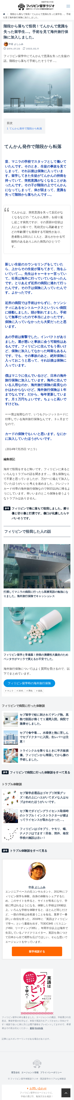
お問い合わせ (38, 1088)
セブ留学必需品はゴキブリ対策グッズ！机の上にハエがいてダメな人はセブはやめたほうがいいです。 (44, 797)
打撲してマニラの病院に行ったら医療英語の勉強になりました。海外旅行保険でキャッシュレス (36, 593)
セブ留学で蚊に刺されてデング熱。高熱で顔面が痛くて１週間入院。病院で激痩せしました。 (44, 719)
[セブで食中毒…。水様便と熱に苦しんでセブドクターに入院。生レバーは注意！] (11, 737)
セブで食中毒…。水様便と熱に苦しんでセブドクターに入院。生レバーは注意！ (44, 737)
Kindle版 (39, 1028)
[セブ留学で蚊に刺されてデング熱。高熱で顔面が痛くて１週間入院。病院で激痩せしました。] (11, 720)
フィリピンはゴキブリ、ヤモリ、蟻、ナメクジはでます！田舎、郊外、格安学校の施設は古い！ (44, 833)
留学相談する (37, 951)
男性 (30, 691)
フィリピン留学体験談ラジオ (37, 6)
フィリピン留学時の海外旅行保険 (29, 683)
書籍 (32, 1028)
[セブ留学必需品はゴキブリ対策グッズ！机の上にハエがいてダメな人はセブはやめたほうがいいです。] (11, 798)
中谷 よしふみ (16, 44)
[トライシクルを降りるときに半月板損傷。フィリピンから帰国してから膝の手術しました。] (11, 756)
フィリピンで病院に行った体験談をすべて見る (40, 772)
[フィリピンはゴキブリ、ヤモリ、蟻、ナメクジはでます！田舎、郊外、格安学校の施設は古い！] (11, 834)
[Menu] (68, 6)
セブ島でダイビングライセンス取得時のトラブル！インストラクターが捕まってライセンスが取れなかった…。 (44, 815)
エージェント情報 (30, 1072)
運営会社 (15, 1072)
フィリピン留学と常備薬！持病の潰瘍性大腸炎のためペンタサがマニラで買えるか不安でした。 (36, 656)
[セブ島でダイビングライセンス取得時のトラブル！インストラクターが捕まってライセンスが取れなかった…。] (11, 816)
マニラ (10, 691)
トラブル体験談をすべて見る (28, 850)
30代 (20, 691)
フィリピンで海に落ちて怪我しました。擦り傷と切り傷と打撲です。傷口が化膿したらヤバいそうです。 (40, 513)
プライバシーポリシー (51, 1072)
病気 (40, 691)
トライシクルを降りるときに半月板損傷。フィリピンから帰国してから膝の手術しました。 (44, 755)
